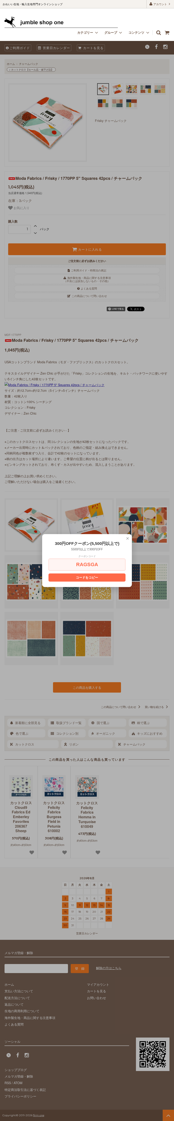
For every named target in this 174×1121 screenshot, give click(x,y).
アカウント (160, 4)
